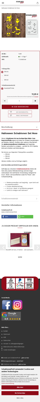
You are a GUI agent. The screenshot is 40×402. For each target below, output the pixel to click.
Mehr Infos (20, 398)
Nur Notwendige (20, 393)
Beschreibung (6, 127)
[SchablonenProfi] (20, 2)
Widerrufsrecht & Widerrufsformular (13, 347)
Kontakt (5, 331)
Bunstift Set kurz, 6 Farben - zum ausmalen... (20, 250)
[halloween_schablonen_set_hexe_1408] (20, 25)
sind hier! (20, 361)
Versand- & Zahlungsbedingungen (13, 344)
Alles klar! (20, 387)
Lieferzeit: (5, 56)
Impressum (6, 334)
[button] (5, 101)
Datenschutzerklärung (7, 383)
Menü (3, 3)
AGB (4, 337)
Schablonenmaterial (9, 199)
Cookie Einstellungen (9, 350)
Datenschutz (7, 340)
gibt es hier (22, 364)
